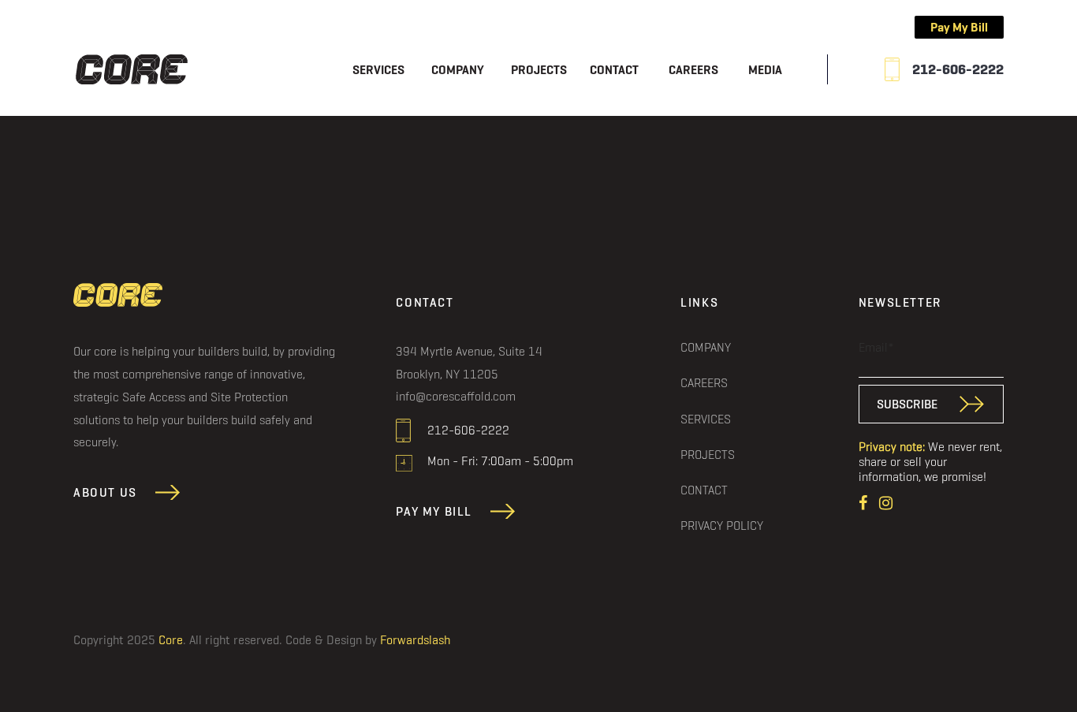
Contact (614, 69)
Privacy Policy (721, 525)
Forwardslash (415, 639)
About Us (105, 492)
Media (765, 69)
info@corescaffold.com (456, 396)
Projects (539, 69)
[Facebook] (865, 501)
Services (378, 69)
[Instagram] (886, 501)
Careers (693, 69)
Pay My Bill (959, 27)
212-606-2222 (958, 69)
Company (457, 69)
